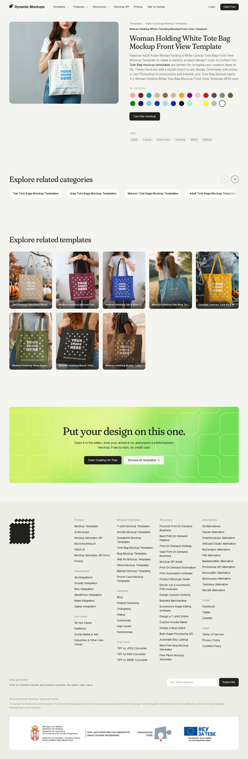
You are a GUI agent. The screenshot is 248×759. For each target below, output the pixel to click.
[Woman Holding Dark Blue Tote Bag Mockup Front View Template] (157, 103)
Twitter (206, 612)
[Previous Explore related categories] (225, 179)
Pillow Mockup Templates (133, 565)
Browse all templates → (144, 460)
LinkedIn (207, 618)
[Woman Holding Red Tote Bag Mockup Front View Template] (206, 95)
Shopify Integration (85, 583)
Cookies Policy (211, 646)
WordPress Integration (88, 595)
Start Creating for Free (102, 460)
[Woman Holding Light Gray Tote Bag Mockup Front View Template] (214, 103)
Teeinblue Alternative (215, 584)
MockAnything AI (85, 543)
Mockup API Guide (171, 561)
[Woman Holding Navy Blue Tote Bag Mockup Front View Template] (141, 103)
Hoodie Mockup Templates (133, 532)
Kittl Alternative (211, 555)
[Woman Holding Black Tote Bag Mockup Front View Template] (181, 103)
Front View (163, 139)
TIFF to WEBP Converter (132, 660)
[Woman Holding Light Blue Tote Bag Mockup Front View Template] (165, 103)
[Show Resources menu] (109, 7)
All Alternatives (211, 526)
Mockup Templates (86, 526)
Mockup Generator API (88, 538)
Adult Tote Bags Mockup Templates (166, 23)
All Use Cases (83, 622)
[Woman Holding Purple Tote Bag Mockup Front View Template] (189, 95)
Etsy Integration (84, 589)
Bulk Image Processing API (176, 634)
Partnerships (125, 632)
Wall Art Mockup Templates (134, 559)
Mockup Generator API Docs (92, 555)
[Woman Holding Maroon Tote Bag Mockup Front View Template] (141, 95)
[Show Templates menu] (68, 7)
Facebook (208, 606)
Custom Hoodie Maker (174, 622)
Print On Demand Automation (178, 567)
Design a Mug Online (172, 628)
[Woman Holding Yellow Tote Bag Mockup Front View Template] (206, 103)
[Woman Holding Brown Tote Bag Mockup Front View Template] (165, 95)
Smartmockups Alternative (218, 538)
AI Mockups (81, 532)
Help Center (124, 626)
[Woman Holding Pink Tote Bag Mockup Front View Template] (198, 95)
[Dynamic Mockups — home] (27, 7)
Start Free (229, 7)
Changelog (124, 609)
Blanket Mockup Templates (134, 571)
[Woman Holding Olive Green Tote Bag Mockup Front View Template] (230, 95)
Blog (120, 597)
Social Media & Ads (86, 634)
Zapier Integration (85, 606)
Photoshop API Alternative (218, 567)
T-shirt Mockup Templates (133, 526)
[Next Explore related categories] (235, 179)
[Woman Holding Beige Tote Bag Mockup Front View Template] (173, 95)
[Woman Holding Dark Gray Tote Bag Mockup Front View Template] (214, 95)
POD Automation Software (176, 573)
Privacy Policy (211, 640)
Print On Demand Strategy (176, 546)
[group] (124, 193)
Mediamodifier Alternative (217, 561)
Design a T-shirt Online (174, 616)
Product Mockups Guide (175, 579)
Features (79, 7)
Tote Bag (180, 139)
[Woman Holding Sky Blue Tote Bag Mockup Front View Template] (149, 103)
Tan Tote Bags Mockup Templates (36, 193)
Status (121, 614)
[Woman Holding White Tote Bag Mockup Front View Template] (222, 103)
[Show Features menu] (87, 7)
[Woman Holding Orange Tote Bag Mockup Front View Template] (181, 95)
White (194, 139)
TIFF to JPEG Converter (132, 648)
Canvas (147, 139)
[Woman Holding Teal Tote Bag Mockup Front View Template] (149, 95)
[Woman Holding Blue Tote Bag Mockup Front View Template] (173, 103)
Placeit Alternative (213, 532)
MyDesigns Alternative (216, 549)
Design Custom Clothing (175, 595)
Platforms (80, 628)
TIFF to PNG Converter (131, 654)
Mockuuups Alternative (216, 578)
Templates (59, 7)
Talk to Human (156, 7)
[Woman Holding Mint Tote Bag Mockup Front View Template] (189, 103)
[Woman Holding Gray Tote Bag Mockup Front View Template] (222, 95)
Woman (207, 139)
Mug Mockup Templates (132, 553)
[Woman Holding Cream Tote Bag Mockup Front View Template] (198, 103)
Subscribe (229, 682)
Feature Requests (128, 603)
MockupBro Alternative (216, 572)
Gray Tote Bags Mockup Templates (93, 193)
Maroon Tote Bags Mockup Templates (153, 193)
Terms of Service (213, 634)
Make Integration (84, 600)
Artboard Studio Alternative (219, 543)
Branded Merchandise (173, 600)
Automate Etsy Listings (174, 639)
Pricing (138, 7)
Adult (134, 139)
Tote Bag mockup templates (149, 65)
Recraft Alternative (213, 590)
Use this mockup (145, 116)
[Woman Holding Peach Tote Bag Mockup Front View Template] (132, 95)
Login (211, 7)
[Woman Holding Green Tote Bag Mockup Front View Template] (132, 103)
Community (124, 620)
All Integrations (83, 577)
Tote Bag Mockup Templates (135, 547)
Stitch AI (79, 549)
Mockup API (121, 7)
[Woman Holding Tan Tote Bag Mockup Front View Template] (157, 95)
